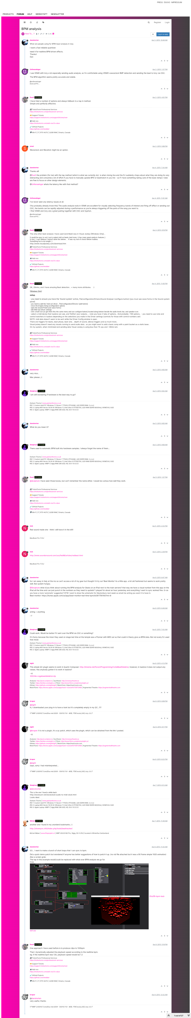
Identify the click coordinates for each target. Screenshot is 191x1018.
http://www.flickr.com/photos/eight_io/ (74, 683)
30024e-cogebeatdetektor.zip (43, 676)
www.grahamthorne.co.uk (51, 403)
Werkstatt (41, 14)
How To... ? (29, 34)
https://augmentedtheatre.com (109, 687)
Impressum (176, 2)
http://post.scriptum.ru (44, 681)
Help (29, 14)
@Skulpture (35, 588)
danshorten (34, 40)
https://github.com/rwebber (39, 129)
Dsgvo (167, 2)
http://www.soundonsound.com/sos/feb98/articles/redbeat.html (56, 555)
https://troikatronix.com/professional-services (46, 112)
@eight (33, 705)
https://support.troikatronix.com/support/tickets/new (48, 117)
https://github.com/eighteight (45, 685)
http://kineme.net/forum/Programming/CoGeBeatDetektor (104, 667)
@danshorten (35, 789)
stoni (32, 146)
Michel (32, 821)
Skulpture (33, 391)
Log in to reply (163, 34)
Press (160, 2)
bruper (32, 701)
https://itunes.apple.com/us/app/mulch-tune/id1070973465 (60, 687)
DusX (32, 97)
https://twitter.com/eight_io (45, 683)
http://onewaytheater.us (70, 681)
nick (31, 526)
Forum (20, 14)
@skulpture (34, 481)
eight (32, 663)
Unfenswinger (35, 69)
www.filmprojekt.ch (48, 833)
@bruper (33, 730)
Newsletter (57, 14)
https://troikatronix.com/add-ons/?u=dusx (45, 123)
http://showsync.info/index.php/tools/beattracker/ (51, 828)
